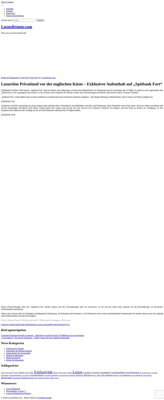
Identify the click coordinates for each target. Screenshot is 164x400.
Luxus (38, 324)
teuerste (40, 378)
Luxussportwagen (15, 375)
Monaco (94, 375)
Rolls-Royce (139, 375)
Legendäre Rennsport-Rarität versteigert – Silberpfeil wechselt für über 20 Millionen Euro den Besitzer (42, 335)
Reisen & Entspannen (10, 78)
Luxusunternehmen (36, 375)
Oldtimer (116, 375)
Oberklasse (109, 375)
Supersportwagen (27, 378)
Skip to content (7, 2)
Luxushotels (105, 372)
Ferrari (55, 373)
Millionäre (87, 375)
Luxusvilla (47, 375)
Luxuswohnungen (63, 375)
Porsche (132, 375)
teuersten (46, 378)
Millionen (79, 375)
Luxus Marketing (13, 389)
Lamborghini (62, 372)
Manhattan (72, 375)
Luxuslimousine (132, 372)
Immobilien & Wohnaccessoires (19, 351)
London (69, 373)
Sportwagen (6, 377)
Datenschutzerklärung (15, 16)
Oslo (120, 375)
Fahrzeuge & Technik (15, 348)
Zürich (57, 378)
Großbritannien (29, 324)
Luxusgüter (87, 373)
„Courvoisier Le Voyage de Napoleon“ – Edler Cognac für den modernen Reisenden (35, 338)
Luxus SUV (25, 375)
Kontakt (9, 11)
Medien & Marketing (14, 355)
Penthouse (126, 375)
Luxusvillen (54, 375)
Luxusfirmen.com (16, 26)
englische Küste (7, 324)
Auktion (16, 372)
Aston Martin (9, 372)
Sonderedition (147, 375)
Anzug (3, 372)
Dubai (31, 373)
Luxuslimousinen (145, 372)
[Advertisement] (82, 54)
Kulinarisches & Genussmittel (18, 353)
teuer (35, 378)
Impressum (10, 13)
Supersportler (17, 378)
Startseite (9, 9)
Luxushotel (45, 324)
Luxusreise (5, 375)
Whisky (51, 378)
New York (101, 375)
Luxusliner (154, 372)
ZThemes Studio (45, 398)
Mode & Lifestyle (13, 358)
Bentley (22, 373)
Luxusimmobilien (117, 372)
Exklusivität (18, 324)
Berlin (27, 372)
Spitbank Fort (63, 324)
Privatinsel (54, 324)
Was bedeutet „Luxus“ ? (16, 391)
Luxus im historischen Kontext (18, 393)
